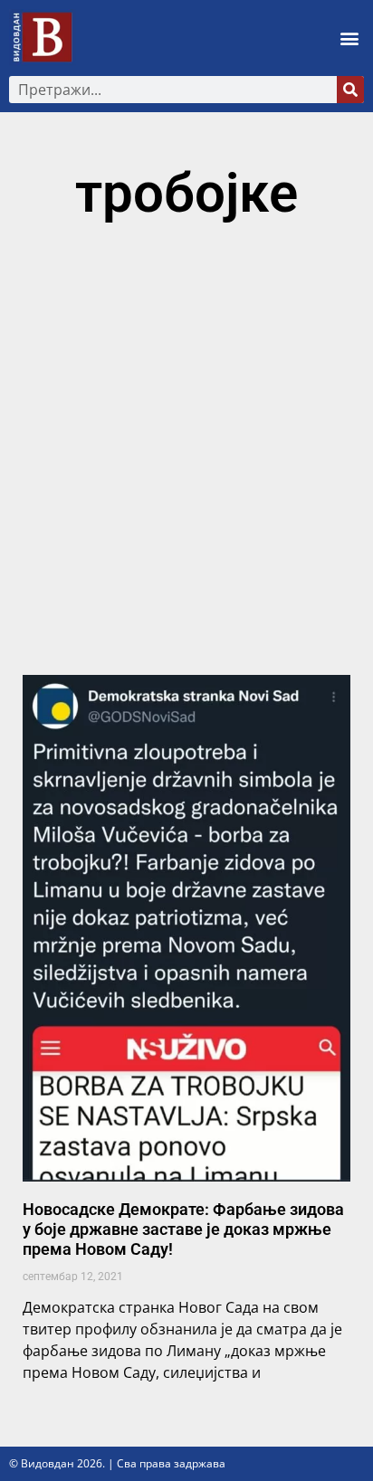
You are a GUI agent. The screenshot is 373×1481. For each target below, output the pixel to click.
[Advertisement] (186, 457)
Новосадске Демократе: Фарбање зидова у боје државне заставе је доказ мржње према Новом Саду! (183, 1229)
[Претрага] (350, 89)
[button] (349, 37)
